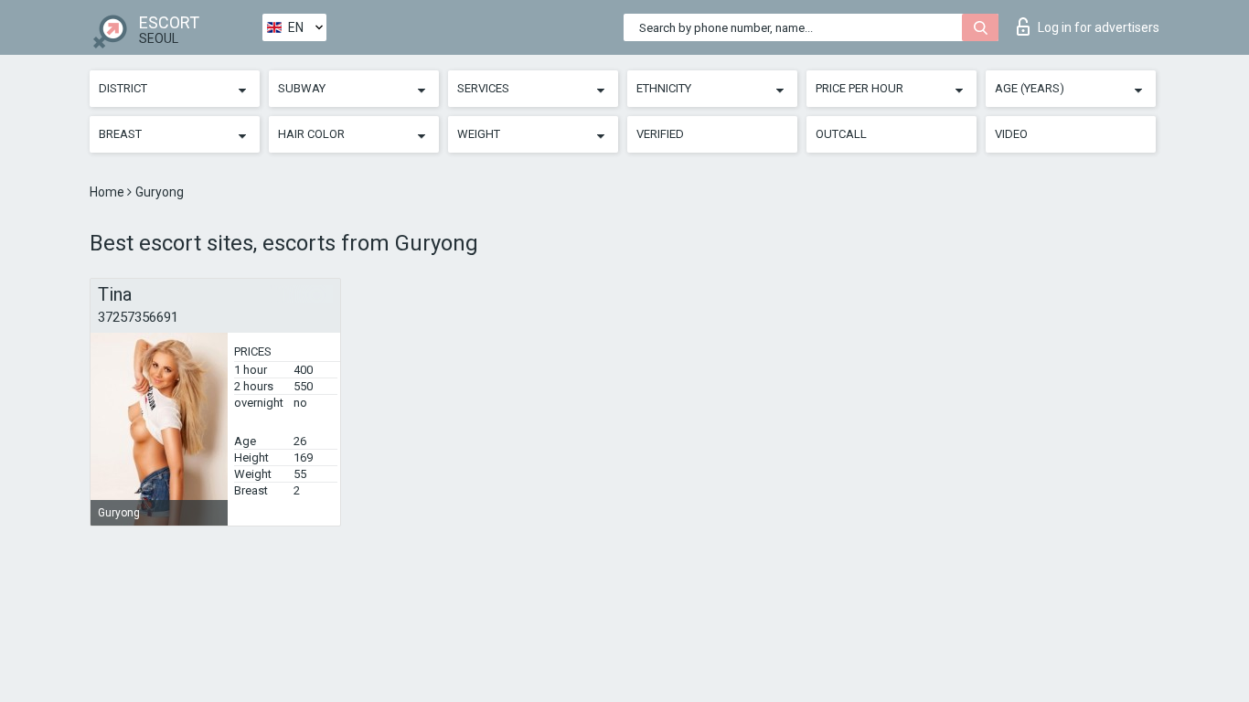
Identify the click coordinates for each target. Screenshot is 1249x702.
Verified (660, 134)
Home (108, 192)
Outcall (841, 134)
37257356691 (138, 317)
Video (1011, 134)
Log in (1098, 27)
